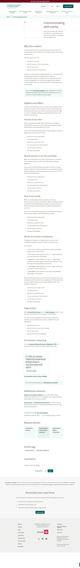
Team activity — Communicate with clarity (37, 402)
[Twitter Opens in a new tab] (39, 539)
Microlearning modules (51, 382)
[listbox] (37, 450)
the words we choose (34, 312)
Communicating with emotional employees (43, 430)
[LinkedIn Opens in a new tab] (42, 539)
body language (50, 312)
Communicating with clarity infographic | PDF (42, 344)
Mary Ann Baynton (42, 413)
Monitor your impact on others (33, 395)
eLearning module (38, 90)
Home (8, 17)
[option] (29, 450)
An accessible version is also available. (35, 376)
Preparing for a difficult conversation (56, 430)
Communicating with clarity (20, 17)
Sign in (58, 6)
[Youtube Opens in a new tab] (46, 539)
